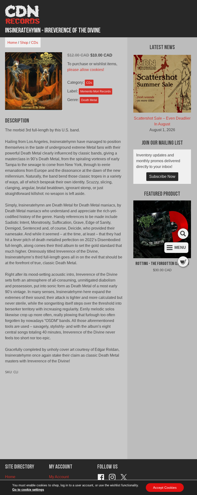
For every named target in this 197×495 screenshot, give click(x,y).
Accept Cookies (165, 487)
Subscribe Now (162, 176)
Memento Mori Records (95, 91)
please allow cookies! (85, 70)
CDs (34, 42)
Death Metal (89, 100)
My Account (59, 477)
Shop (24, 42)
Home (12, 42)
